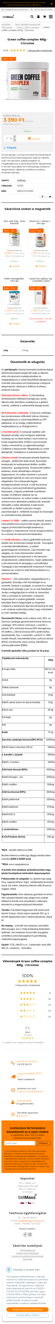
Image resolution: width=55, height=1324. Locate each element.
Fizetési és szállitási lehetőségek (27, 1256)
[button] (32, 16)
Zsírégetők (6, 27)
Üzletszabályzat (27, 1250)
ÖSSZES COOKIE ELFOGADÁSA (27, 1309)
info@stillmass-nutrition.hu (16, 9)
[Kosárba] (14, 266)
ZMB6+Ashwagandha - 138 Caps (14, 279)
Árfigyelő (11, 147)
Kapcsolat (27, 1259)
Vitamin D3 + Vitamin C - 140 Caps (40, 222)
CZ (33, 1202)
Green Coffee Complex (27, 27)
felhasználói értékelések (39, 50)
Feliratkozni (43, 1143)
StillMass (21, 180)
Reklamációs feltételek (27, 1253)
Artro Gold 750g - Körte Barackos (14, 222)
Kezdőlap (6, 24)
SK (25, 1202)
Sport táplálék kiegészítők (27, 24)
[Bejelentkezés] (38, 16)
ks (11, 138)
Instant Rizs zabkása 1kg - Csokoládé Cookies (40, 279)
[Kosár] (44, 16)
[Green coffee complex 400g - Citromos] (27, 81)
